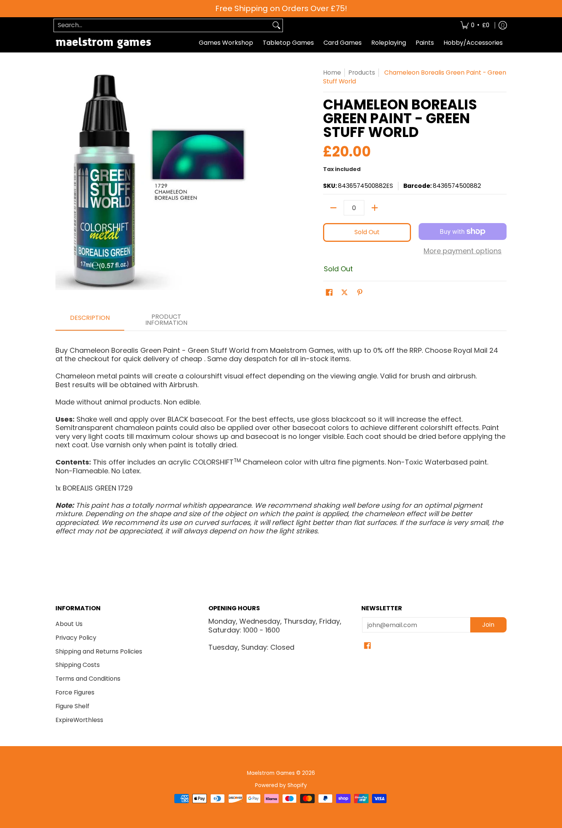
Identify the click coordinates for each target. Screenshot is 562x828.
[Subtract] (333, 208)
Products (361, 72)
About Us (69, 623)
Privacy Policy (75, 637)
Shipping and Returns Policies (98, 651)
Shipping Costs (77, 664)
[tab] (89, 320)
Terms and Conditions (87, 678)
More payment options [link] (463, 251)
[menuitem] (475, 25)
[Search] (276, 25)
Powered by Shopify (281, 785)
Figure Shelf (72, 706)
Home (332, 72)
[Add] (374, 208)
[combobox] (162, 25)
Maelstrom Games (271, 773)
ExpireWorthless (79, 720)
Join (488, 624)
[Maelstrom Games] (103, 43)
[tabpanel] (281, 437)
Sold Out (367, 232)
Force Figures (74, 692)
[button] (329, 293)
